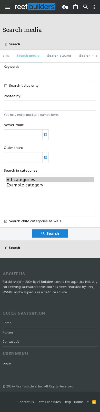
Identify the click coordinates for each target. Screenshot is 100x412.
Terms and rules (49, 402)
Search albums (59, 55)
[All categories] (50, 179)
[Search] (86, 7)
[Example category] (50, 185)
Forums (8, 332)
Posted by (12, 96)
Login (7, 363)
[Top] (88, 402)
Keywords (11, 66)
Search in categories (20, 170)
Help (67, 402)
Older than (13, 148)
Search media (28, 55)
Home (7, 323)
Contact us (11, 341)
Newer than (13, 125)
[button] (8, 7)
